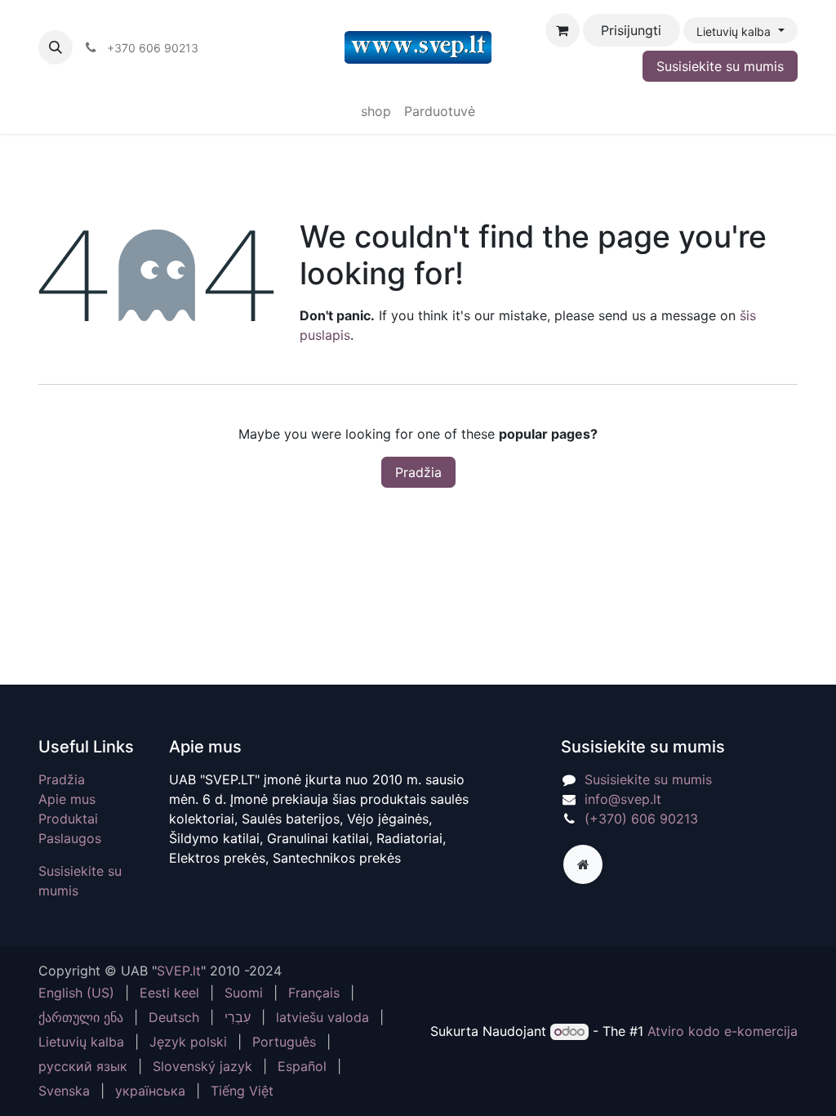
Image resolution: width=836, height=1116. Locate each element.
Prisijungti (631, 30)
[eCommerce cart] (562, 30)
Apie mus (67, 799)
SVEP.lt (179, 970)
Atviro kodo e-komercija (722, 1031)
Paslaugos (69, 838)
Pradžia (418, 472)
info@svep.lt (623, 799)
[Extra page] (583, 864)
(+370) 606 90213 (641, 818)
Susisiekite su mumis (720, 66)
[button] (55, 47)
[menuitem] (376, 111)
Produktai (68, 818)
